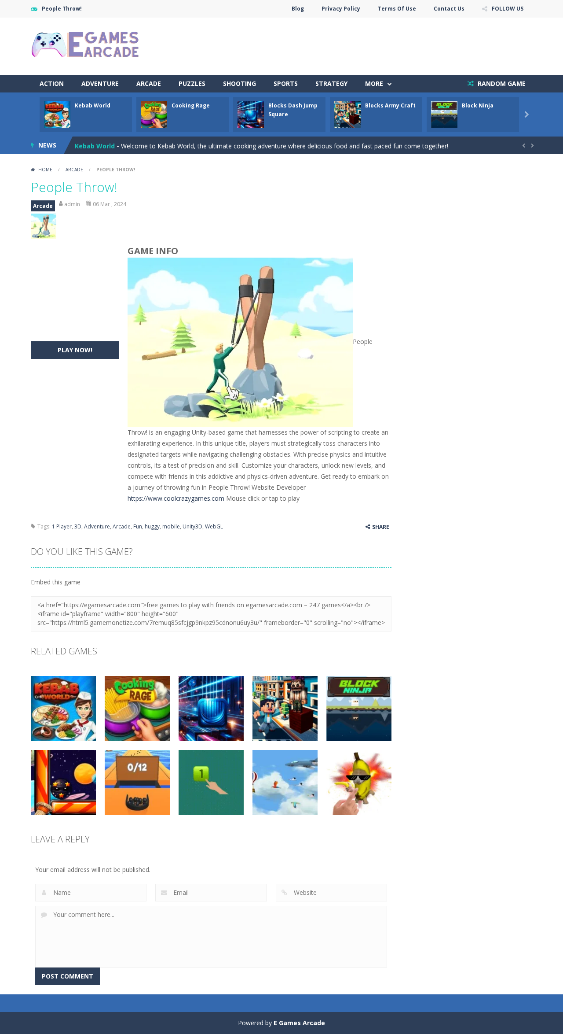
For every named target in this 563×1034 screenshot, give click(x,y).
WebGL (214, 526)
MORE (374, 83)
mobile (171, 526)
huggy (152, 526)
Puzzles (192, 83)
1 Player (62, 526)
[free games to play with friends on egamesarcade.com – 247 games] (86, 45)
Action (52, 83)
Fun (137, 526)
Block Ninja (478, 105)
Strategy (331, 83)
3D (77, 526)
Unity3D (192, 526)
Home (45, 169)
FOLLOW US (507, 8)
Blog (298, 8)
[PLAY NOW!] (57, 114)
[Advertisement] (372, 44)
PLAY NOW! (75, 350)
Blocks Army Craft (390, 105)
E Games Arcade (299, 1023)
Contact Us (449, 8)
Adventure (100, 83)
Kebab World (92, 105)
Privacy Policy (341, 8)
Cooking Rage (191, 105)
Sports (286, 83)
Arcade (148, 83)
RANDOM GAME (501, 83)
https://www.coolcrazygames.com (176, 498)
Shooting (239, 83)
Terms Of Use (397, 8)
